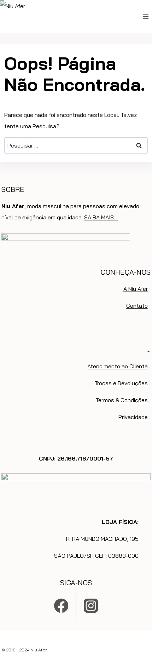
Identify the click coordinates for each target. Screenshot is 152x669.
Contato (137, 305)
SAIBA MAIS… (101, 217)
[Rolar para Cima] (145, 636)
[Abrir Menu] (145, 16)
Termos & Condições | (123, 400)
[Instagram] (90, 606)
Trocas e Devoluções (121, 383)
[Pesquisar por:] (75, 145)
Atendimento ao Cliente (117, 366)
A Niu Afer (135, 288)
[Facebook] (61, 606)
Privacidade (133, 416)
